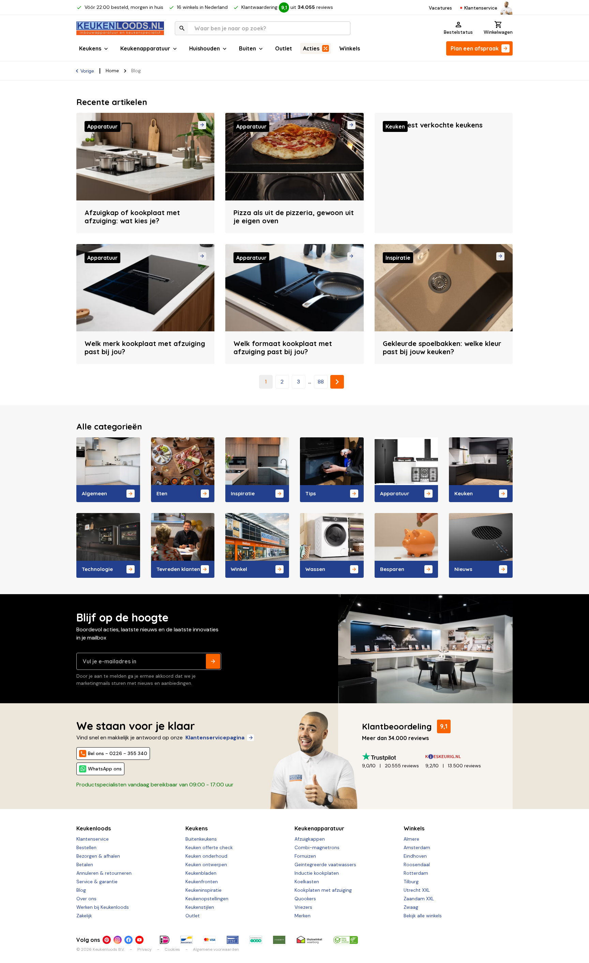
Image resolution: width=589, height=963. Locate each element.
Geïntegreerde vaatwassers (325, 864)
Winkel (239, 569)
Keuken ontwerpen (206, 864)
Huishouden (204, 48)
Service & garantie (97, 881)
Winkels (349, 48)
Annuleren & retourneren (104, 873)
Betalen (84, 864)
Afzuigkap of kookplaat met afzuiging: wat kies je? (132, 216)
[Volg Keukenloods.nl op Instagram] (118, 940)
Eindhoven (415, 856)
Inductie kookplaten (316, 873)
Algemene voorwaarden (216, 949)
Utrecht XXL (417, 890)
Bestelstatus (458, 32)
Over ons (86, 899)
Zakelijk (84, 916)
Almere (411, 839)
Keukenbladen (200, 873)
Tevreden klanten (178, 569)
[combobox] (262, 28)
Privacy (144, 949)
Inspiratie (243, 493)
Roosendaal (417, 864)
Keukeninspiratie (203, 890)
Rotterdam (416, 873)
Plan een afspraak (475, 48)
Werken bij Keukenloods (102, 907)
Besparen (392, 569)
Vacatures (440, 8)
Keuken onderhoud (206, 856)
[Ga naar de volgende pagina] (337, 382)
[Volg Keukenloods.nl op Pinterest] (107, 940)
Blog (81, 890)
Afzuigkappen (309, 839)
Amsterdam (417, 847)
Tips (310, 493)
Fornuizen (305, 856)
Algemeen (94, 493)
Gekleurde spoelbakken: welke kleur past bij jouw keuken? (442, 347)
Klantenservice (480, 8)
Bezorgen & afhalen (98, 856)
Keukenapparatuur (145, 48)
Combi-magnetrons (316, 847)
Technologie (97, 569)
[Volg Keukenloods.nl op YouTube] (139, 940)
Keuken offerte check (209, 847)
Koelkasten (306, 881)
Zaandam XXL (419, 899)
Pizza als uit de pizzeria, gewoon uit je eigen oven (293, 216)
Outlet (283, 48)
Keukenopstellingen (206, 899)
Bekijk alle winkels (423, 916)
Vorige (87, 71)
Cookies (172, 949)
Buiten (247, 48)
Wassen (315, 569)
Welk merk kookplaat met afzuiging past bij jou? (145, 347)
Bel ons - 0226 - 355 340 (117, 753)
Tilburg (411, 881)
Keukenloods (93, 828)
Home (112, 70)
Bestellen (86, 847)
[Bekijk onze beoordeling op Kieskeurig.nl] (457, 756)
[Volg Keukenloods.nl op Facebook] (128, 940)
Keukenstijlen (199, 907)
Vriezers (303, 907)
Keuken (463, 493)
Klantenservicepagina (214, 737)
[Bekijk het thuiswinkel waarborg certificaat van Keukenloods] (309, 940)
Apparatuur (394, 493)
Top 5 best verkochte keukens (433, 125)
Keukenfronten (201, 881)
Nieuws (463, 569)
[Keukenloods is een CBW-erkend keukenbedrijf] (345, 940)
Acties (311, 48)
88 (321, 381)
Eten (161, 493)
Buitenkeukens (201, 839)
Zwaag (411, 907)
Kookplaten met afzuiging (323, 890)
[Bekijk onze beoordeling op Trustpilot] (393, 756)
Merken (302, 916)
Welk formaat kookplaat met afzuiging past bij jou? (282, 347)
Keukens (90, 48)
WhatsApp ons (105, 769)
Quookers (305, 899)
